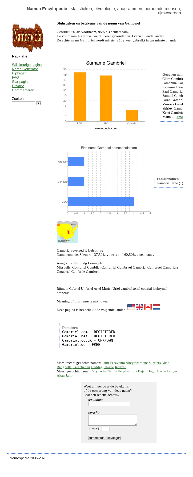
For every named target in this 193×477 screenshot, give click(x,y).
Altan (165, 363)
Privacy (18, 86)
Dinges (172, 371)
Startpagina (20, 82)
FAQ (15, 77)
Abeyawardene (137, 363)
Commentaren (23, 90)
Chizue (109, 367)
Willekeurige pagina (27, 65)
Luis (134, 371)
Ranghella (64, 367)
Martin (161, 371)
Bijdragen (19, 73)
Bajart (142, 371)
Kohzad (120, 367)
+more (181, 117)
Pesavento (117, 363)
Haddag (97, 367)
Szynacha (99, 371)
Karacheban (81, 367)
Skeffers (155, 363)
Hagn (152, 371)
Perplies (124, 371)
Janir (105, 363)
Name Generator (25, 69)
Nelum (112, 371)
